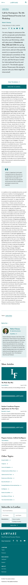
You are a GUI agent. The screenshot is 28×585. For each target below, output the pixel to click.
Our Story (3, 568)
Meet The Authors (13, 82)
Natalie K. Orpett (5, 411)
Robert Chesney (6, 22)
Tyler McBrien (4, 440)
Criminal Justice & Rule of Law (9, 471)
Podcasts (3, 552)
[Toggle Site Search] (26, 2)
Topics (3, 549)
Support (3, 562)
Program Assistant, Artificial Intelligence (13, 438)
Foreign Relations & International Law (10, 485)
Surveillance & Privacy (7, 496)
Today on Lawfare (16, 519)
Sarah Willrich (4, 385)
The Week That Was (7, 383)
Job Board (3, 559)
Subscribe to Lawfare (14, 86)
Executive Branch (6, 481)
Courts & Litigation (6, 467)
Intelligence (4, 489)
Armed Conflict (5, 460)
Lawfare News (5, 9)
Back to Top (4, 323)
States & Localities (6, 492)
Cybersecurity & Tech (7, 474)
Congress (4, 463)
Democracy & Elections (7, 478)
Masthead (3, 571)
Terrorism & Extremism (7, 499)
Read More (12, 333)
